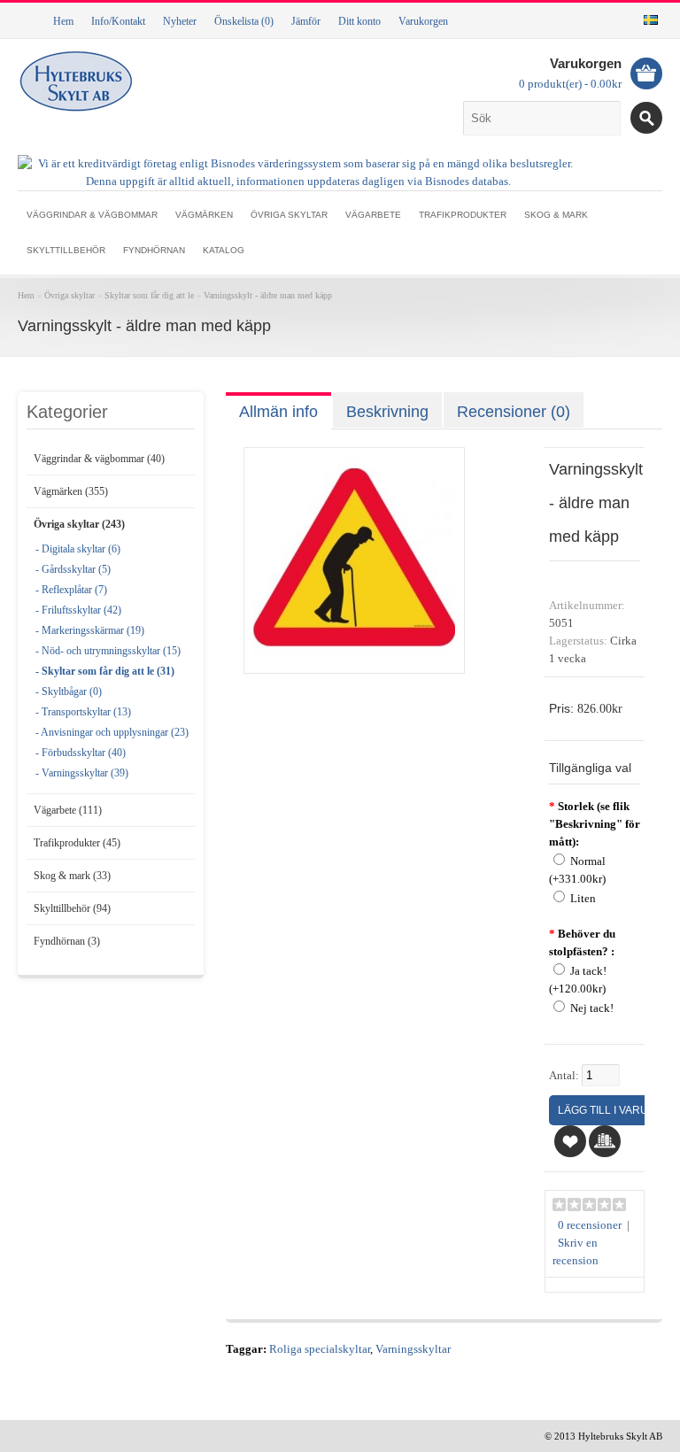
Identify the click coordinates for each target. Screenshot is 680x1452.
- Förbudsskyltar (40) (80, 752)
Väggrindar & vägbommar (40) (99, 458)
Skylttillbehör (66, 250)
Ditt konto (359, 21)
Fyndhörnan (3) (67, 941)
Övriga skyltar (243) (79, 524)
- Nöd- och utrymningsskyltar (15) (108, 651)
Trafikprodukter (462, 215)
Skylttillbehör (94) (72, 908)
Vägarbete (373, 215)
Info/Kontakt (118, 21)
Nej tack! (592, 1008)
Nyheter (180, 21)
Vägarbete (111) (68, 810)
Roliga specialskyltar (319, 1349)
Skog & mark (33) (72, 875)
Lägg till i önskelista (570, 1141)
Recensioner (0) (513, 412)
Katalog (223, 250)
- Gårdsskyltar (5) (73, 569)
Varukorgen (423, 21)
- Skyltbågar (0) (68, 691)
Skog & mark (556, 215)
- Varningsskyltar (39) (81, 773)
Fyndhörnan (154, 250)
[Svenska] (651, 20)
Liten (583, 898)
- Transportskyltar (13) (83, 712)
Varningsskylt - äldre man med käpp (268, 295)
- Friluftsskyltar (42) (78, 610)
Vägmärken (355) (71, 491)
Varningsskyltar (413, 1349)
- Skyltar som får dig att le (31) (104, 671)
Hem (63, 21)
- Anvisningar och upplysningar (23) (112, 732)
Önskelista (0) (244, 21)
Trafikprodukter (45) (77, 843)
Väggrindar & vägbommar (92, 215)
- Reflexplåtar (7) (71, 589)
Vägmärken (204, 215)
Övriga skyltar (289, 215)
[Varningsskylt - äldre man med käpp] (354, 655)
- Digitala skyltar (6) (77, 549)
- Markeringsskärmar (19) (89, 630)
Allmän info (278, 412)
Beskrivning (387, 412)
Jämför (306, 21)
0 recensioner (590, 1225)
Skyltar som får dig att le (149, 295)
